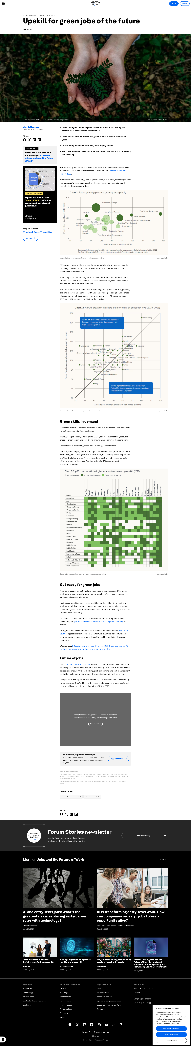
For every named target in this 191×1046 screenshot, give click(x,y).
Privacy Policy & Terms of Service (95, 1032)
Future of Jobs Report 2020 (77, 664)
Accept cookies (95, 724)
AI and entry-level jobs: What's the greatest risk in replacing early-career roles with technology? (55, 916)
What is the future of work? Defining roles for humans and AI (38, 960)
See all (164, 859)
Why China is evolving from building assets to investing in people (114, 960)
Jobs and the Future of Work (39, 15)
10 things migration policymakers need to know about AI (75, 960)
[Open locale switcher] (3, 1039)
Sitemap (95, 1036)
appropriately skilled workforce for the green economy (98, 621)
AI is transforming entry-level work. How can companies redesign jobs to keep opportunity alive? (130, 916)
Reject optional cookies (171, 1028)
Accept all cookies (171, 1034)
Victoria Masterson (31, 127)
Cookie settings (171, 1040)
